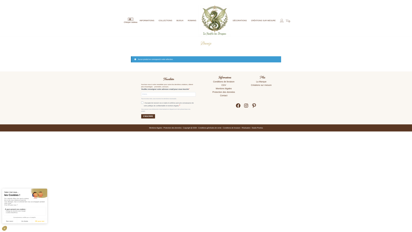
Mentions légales (224, 88)
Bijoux (179, 20)
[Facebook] (238, 107)
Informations (147, 20)
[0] (287, 21)
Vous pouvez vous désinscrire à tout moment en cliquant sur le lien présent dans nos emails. (165, 110)
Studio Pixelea (257, 128)
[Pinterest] (254, 107)
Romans (192, 20)
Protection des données (223, 92)
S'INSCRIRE (148, 116)
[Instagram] (246, 107)
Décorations (240, 20)
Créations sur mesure (263, 20)
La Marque (261, 81)
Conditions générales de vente (209, 128)
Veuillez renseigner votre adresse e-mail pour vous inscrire (165, 89)
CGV (223, 85)
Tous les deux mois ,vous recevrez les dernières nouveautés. (159, 98)
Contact (223, 95)
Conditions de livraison (223, 81)
